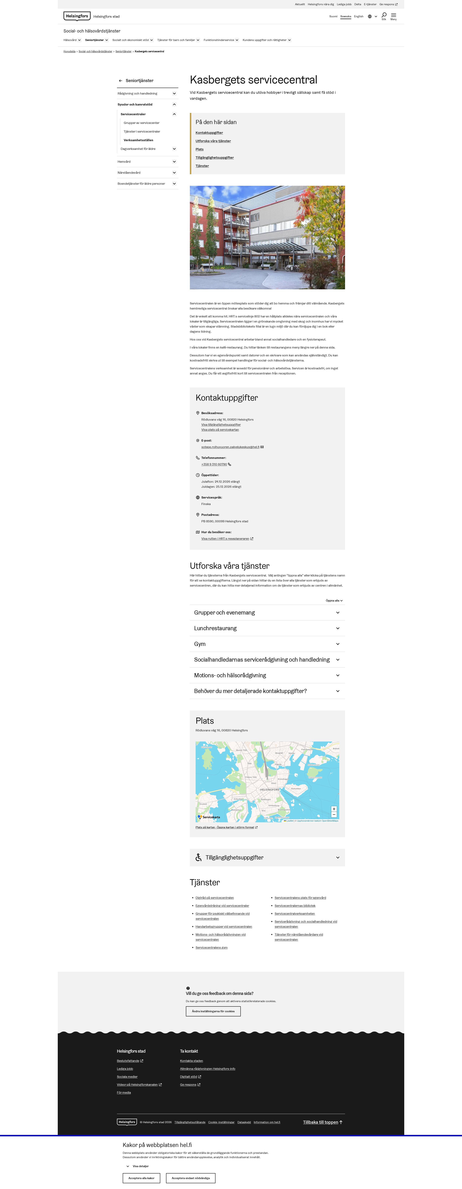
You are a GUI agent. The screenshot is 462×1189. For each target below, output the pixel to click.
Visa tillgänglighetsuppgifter (221, 424)
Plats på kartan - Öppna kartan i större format (225, 827)
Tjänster (202, 165)
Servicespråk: (211, 497)
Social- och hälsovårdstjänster (95, 51)
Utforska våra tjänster (213, 141)
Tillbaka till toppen (320, 1122)
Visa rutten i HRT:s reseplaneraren (225, 538)
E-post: (206, 440)
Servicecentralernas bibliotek (295, 905)
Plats (200, 149)
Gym (200, 644)
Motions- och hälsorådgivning (230, 675)
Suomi (333, 16)
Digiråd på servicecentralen (215, 898)
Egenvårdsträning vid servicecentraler (222, 905)
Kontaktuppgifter (209, 132)
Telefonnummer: (213, 458)
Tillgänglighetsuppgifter (215, 157)
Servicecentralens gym (212, 947)
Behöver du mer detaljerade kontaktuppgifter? (250, 691)
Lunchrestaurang (215, 628)
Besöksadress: (212, 413)
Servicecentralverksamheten (295, 913)
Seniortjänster (124, 51)
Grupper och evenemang (224, 612)
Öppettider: (210, 475)
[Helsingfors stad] (127, 1122)
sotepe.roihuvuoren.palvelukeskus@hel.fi (233, 447)
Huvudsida (69, 51)
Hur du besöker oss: (216, 532)
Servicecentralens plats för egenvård (300, 898)
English (358, 16)
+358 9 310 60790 (216, 464)
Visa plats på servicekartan (220, 429)
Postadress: (210, 515)
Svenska (345, 16)
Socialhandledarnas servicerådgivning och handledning (262, 659)
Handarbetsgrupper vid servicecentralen (224, 926)
